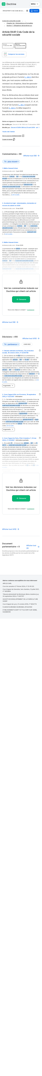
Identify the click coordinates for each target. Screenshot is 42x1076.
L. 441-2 (28, 77)
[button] (21, 132)
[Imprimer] (27, 10)
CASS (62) (27, 344)
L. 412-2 (12, 107)
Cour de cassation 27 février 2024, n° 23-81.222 (18, 586)
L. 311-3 (21, 104)
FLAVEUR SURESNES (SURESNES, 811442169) (17, 607)
